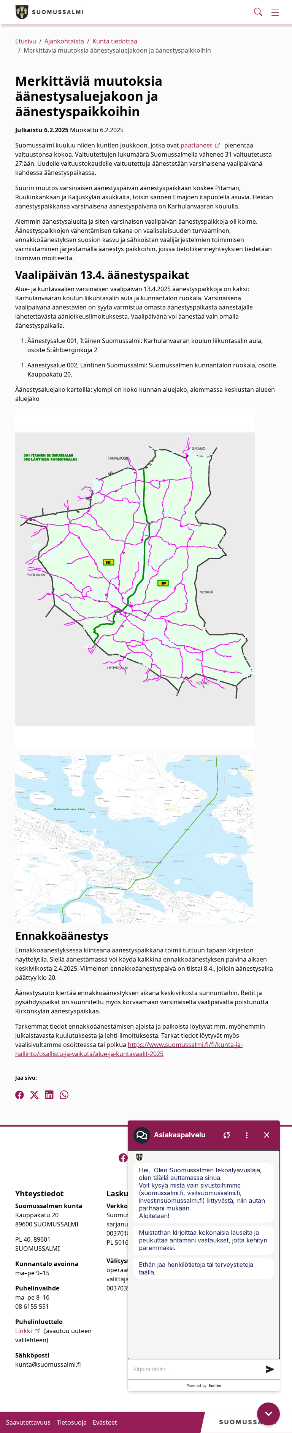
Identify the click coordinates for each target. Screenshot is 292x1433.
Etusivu (25, 41)
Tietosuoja (72, 1422)
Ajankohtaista (64, 41)
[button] (270, 1369)
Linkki (23, 1331)
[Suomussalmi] (49, 12)
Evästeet (105, 1422)
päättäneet (196, 145)
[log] (204, 1254)
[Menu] (275, 12)
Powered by (204, 1385)
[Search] (258, 12)
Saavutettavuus (28, 1422)
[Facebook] (123, 1158)
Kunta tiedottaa (114, 41)
